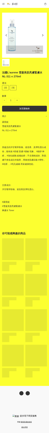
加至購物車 (24, 108)
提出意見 (24, 427)
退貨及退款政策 (26, 422)
